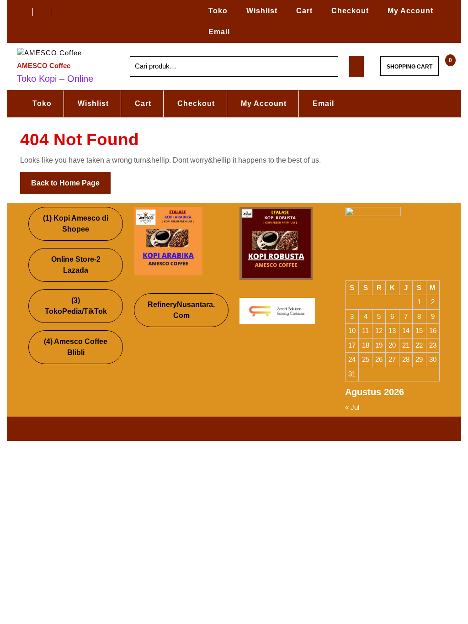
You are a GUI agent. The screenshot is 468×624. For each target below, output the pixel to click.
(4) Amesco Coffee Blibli (75, 347)
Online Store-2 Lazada (76, 264)
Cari (321, 66)
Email (219, 32)
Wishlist (261, 11)
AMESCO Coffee (43, 65)
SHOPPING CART (409, 66)
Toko (218, 11)
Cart (304, 11)
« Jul (352, 407)
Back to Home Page (71, 179)
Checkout (350, 11)
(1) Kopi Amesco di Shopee (75, 223)
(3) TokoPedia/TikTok (76, 305)
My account (410, 11)
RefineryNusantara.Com (181, 310)
